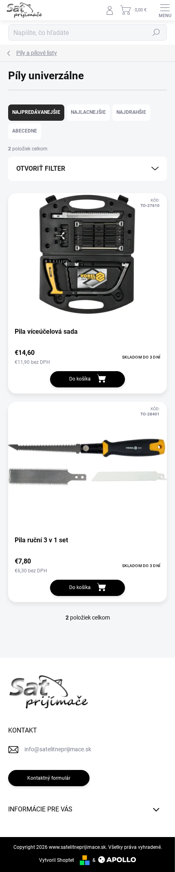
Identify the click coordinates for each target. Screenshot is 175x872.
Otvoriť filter (40, 168)
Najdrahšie (131, 112)
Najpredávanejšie (36, 112)
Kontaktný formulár (48, 778)
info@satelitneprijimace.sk (57, 749)
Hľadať (156, 32)
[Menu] (165, 10)
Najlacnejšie (88, 112)
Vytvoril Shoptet (56, 860)
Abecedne (24, 131)
